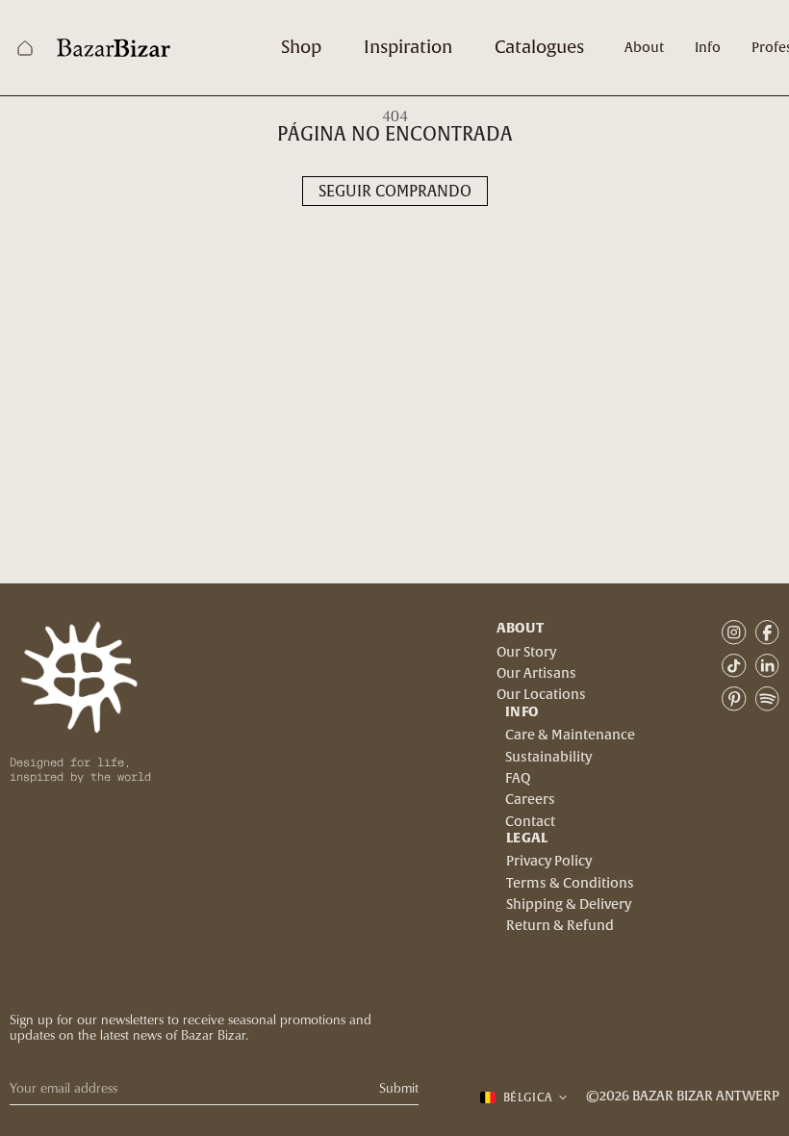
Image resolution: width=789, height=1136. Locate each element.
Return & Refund (560, 926)
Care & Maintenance (570, 735)
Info (708, 48)
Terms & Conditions (570, 883)
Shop (301, 48)
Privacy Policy (549, 861)
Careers (530, 800)
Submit (399, 1088)
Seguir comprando (394, 191)
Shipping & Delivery (568, 905)
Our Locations (541, 695)
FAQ (517, 779)
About (644, 48)
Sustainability (548, 757)
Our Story (526, 652)
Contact (530, 822)
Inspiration (408, 48)
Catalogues (539, 48)
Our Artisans (536, 674)
